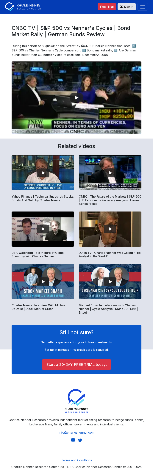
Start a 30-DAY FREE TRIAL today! (76, 364)
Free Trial (107, 7)
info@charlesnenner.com (76, 432)
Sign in (128, 7)
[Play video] (76, 97)
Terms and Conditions (76, 460)
